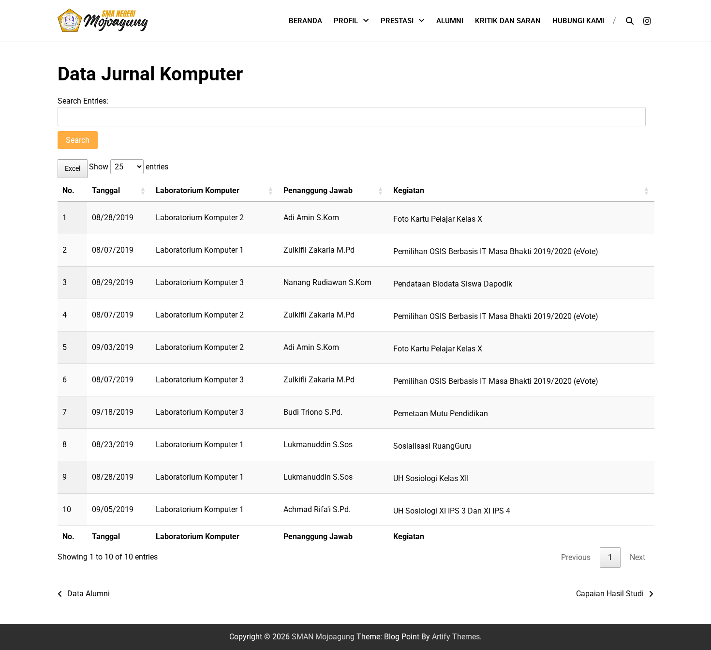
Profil (346, 20)
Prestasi (397, 20)
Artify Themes (456, 636)
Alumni (449, 20)
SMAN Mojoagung (323, 636)
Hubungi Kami (578, 20)
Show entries (128, 166)
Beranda (305, 20)
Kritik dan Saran (508, 20)
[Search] (629, 21)
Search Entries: (83, 101)
